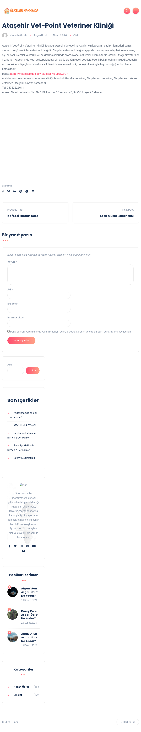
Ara (9, 364)
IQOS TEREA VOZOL (25, 425)
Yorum (12, 261)
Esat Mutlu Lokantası (117, 216)
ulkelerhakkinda (18, 35)
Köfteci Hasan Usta (23, 216)
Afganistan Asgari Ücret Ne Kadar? (30, 592)
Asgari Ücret (40, 35)
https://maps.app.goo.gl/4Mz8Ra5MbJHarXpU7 (39, 73)
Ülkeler (18, 694)
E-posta (13, 303)
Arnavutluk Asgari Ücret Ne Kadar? (30, 637)
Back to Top (129, 722)
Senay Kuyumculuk (24, 457)
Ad (10, 289)
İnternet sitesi (15, 317)
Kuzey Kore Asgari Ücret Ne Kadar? (30, 614)
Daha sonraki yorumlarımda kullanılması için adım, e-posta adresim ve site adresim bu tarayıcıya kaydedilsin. (70, 331)
